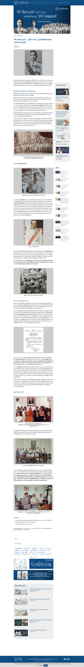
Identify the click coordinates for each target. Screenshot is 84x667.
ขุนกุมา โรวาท (48, 548)
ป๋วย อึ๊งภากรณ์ (32, 552)
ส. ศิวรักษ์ (49, 550)
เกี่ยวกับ (36, 2)
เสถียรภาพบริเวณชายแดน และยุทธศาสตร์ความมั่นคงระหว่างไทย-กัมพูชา (64, 193)
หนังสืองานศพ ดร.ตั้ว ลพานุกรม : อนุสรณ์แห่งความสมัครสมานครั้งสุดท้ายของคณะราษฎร (41, 620)
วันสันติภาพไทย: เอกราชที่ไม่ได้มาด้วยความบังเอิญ (62, 142)
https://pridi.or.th (52, 662)
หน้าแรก (32, 2)
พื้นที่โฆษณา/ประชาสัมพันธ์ (33, 557)
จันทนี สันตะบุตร (35, 554)
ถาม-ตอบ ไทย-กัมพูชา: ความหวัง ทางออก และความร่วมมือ (64, 186)
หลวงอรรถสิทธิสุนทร (25, 550)
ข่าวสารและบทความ (41, 2)
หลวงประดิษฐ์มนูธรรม (18, 548)
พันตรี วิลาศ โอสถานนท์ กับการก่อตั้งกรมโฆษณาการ (39, 609)
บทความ (15, 35)
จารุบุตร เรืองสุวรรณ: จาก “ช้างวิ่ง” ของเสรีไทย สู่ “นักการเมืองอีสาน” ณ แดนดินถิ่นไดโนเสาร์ (62, 156)
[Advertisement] (33, 646)
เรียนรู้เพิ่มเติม (41, 665)
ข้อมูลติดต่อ (66, 2)
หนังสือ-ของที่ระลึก (60, 2)
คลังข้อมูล (51, 2)
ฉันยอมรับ (45, 665)
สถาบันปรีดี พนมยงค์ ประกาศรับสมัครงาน (33, 564)
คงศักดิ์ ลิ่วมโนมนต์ (17, 554)
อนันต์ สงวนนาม (42, 550)
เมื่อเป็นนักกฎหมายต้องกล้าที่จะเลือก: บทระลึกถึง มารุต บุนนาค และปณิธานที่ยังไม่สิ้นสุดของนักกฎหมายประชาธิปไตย (64, 224)
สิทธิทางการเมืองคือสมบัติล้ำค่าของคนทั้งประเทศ (38, 630)
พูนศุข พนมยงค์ (49, 554)
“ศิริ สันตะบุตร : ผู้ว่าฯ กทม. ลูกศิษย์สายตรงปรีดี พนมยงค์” (33, 528)
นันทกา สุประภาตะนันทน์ (41, 552)
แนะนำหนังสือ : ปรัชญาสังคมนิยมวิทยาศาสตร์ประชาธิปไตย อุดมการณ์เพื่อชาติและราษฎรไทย (33, 575)
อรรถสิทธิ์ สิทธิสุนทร (34, 550)
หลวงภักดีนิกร (16, 550)
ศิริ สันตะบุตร (35, 548)
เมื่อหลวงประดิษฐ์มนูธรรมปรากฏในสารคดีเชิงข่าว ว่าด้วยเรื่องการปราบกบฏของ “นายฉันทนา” (41, 589)
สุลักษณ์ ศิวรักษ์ (17, 552)
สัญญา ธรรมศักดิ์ (25, 552)
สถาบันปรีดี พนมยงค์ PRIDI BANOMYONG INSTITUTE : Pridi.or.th (22, 3)
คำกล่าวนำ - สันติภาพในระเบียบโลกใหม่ (64, 179)
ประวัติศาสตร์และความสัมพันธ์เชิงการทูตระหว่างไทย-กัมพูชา (64, 209)
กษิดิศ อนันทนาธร (27, 548)
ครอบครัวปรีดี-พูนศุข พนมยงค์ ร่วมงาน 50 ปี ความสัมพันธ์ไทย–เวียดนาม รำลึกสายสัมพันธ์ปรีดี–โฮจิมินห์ (64, 238)
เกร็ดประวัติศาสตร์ (20, 35)
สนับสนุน (55, 2)
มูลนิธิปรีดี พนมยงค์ (26, 554)
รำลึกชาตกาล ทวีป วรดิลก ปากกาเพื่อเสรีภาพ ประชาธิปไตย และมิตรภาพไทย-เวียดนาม (62, 98)
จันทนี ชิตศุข (41, 554)
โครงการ (47, 2)
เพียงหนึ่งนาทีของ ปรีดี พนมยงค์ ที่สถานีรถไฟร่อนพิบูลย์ (39, 599)
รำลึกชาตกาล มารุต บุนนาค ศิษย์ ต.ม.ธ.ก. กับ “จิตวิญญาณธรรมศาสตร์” (62, 128)
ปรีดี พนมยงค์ (41, 548)
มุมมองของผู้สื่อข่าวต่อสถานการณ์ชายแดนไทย (64, 215)
